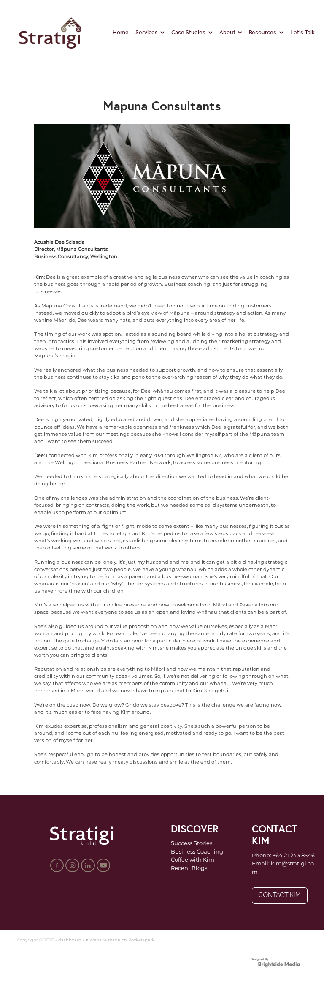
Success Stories (191, 843)
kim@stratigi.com (283, 868)
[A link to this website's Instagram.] (72, 866)
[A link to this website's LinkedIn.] (88, 866)
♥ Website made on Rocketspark (120, 940)
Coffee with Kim (192, 860)
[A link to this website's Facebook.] (57, 866)
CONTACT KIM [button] (279, 895)
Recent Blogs (189, 868)
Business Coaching (197, 852)
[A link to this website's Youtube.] (104, 866)
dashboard (69, 940)
